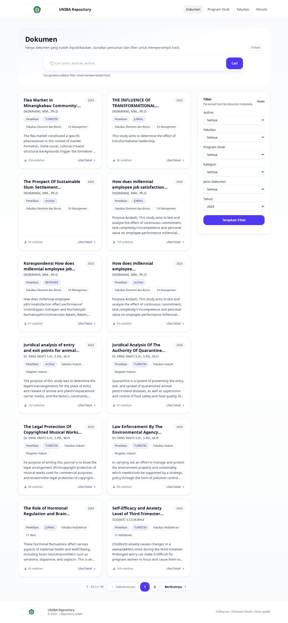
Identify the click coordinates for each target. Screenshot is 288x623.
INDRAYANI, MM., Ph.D (41, 111)
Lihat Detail (85, 160)
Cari (235, 63)
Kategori (209, 164)
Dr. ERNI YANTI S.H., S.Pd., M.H (47, 356)
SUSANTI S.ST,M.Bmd (128, 519)
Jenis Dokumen (214, 181)
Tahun (208, 199)
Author (208, 112)
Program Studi (219, 9)
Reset (261, 101)
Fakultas (243, 9)
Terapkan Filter (234, 220)
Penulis (261, 9)
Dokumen (193, 9)
